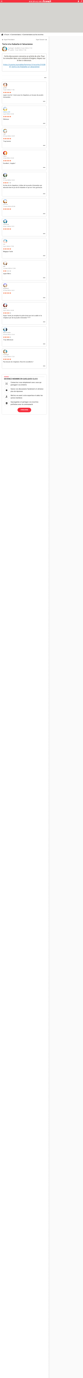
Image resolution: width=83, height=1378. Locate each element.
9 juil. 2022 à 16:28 (8, 310)
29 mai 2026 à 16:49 (9, 136)
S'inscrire (24, 410)
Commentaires (16, 34)
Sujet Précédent (9, 39)
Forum (7, 34)
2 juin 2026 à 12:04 (8, 114)
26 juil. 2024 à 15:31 (8, 226)
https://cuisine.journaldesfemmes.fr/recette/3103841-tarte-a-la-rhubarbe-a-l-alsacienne (24, 66)
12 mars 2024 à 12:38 (9, 268)
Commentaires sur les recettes (33, 34)
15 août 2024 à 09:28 (9, 206)
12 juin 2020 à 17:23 (8, 356)
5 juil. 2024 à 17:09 (8, 246)
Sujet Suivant (40, 39)
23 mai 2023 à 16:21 (9, 290)
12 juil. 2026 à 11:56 (20, 50)
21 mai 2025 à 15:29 (9, 180)
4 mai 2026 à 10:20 (8, 158)
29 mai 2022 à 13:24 (9, 334)
